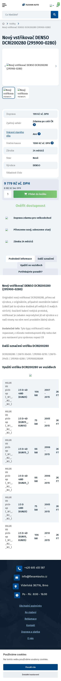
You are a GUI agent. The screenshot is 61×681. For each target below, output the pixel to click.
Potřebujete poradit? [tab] (30, 271)
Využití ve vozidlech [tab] (31, 265)
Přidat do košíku (37, 194)
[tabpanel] (30, 417)
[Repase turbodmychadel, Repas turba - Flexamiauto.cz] (30, 4)
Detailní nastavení (30, 674)
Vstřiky (12, 24)
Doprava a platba (30, 631)
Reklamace (31, 618)
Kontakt (30, 625)
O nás (30, 638)
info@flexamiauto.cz (34, 576)
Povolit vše (30, 667)
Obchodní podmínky (30, 605)
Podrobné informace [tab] (20, 258)
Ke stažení (30, 612)
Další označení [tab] (46, 258)
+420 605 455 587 (34, 567)
